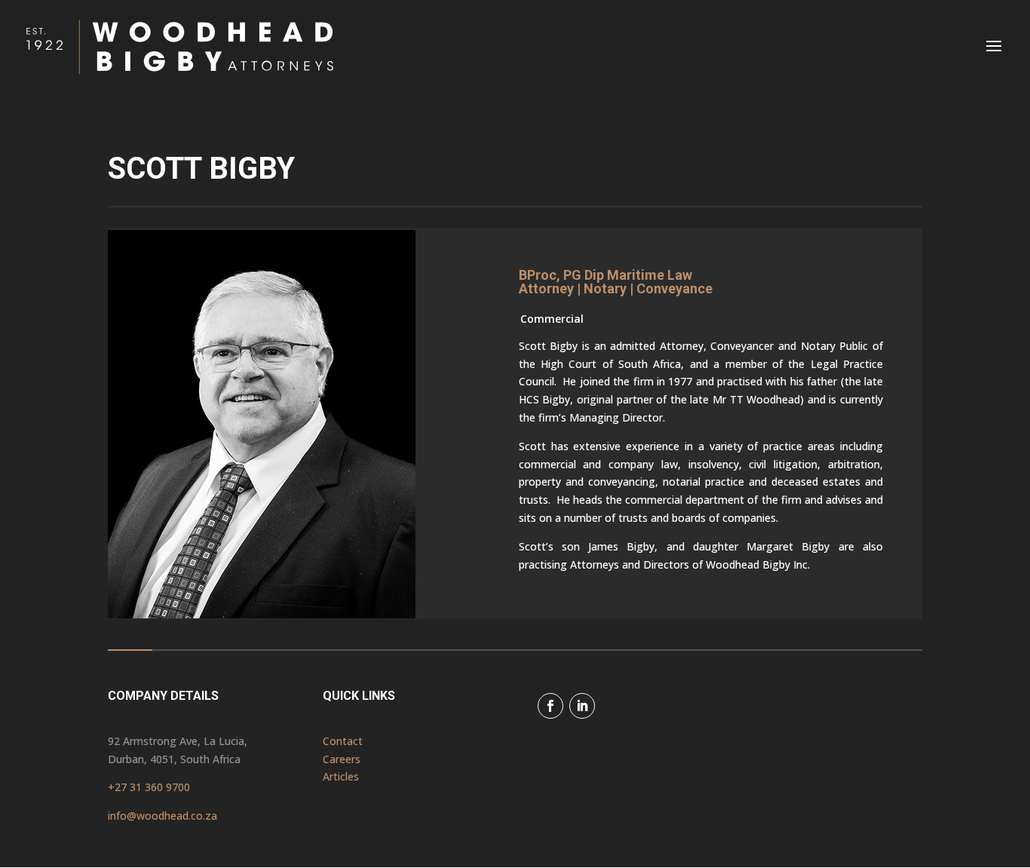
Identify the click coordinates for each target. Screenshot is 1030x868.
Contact (343, 741)
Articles (341, 776)
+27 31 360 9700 (149, 787)
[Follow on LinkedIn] (582, 706)
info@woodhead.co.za (162, 815)
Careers (341, 759)
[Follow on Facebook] (550, 706)
